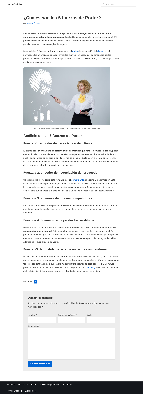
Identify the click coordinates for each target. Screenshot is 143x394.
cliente (100, 51)
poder (75, 51)
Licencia (11, 384)
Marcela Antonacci (34, 23)
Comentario (34, 326)
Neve (9, 391)
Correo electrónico (67, 315)
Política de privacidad (50, 384)
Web (89, 315)
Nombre (32, 315)
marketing (90, 267)
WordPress (30, 391)
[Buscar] (133, 4)
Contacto (67, 384)
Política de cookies (27, 384)
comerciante (77, 180)
